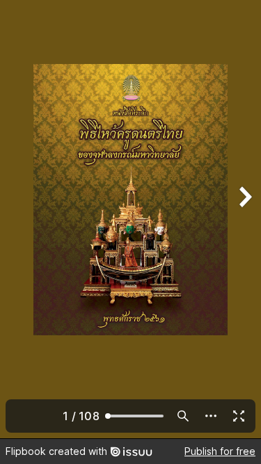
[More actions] (211, 416)
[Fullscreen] (239, 416)
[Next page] (244, 219)
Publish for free (219, 451)
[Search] (183, 416)
